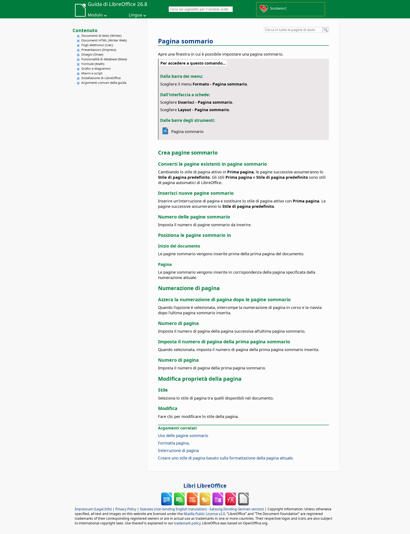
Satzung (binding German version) (236, 509)
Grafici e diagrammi (96, 68)
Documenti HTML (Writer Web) (104, 40)
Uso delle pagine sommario (183, 435)
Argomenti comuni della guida (103, 82)
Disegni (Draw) (92, 54)
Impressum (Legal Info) (93, 509)
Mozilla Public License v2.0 (204, 513)
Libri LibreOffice (205, 485)
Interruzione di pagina (178, 450)
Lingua (135, 15)
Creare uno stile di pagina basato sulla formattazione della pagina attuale (225, 457)
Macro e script (91, 73)
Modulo (95, 15)
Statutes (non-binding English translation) (173, 509)
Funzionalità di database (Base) (104, 59)
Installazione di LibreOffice (101, 78)
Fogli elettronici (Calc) (97, 45)
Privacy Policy (125, 509)
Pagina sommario (185, 41)
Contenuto (85, 30)
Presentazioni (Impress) (98, 49)
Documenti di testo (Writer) (101, 35)
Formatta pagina (173, 442)
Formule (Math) (92, 64)
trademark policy (187, 523)
